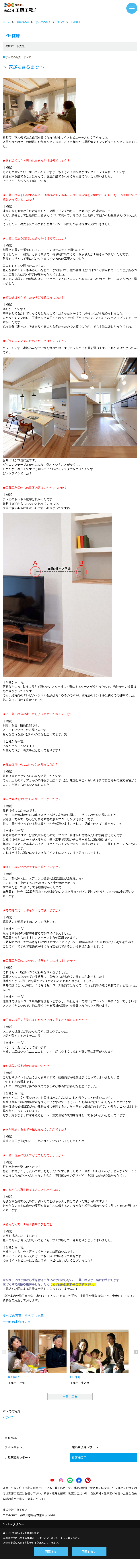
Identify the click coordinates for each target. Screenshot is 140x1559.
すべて (9, 1417)
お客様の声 (79, 1457)
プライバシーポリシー (49, 1537)
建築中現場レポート (85, 1447)
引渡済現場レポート (18, 1457)
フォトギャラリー (16, 1447)
